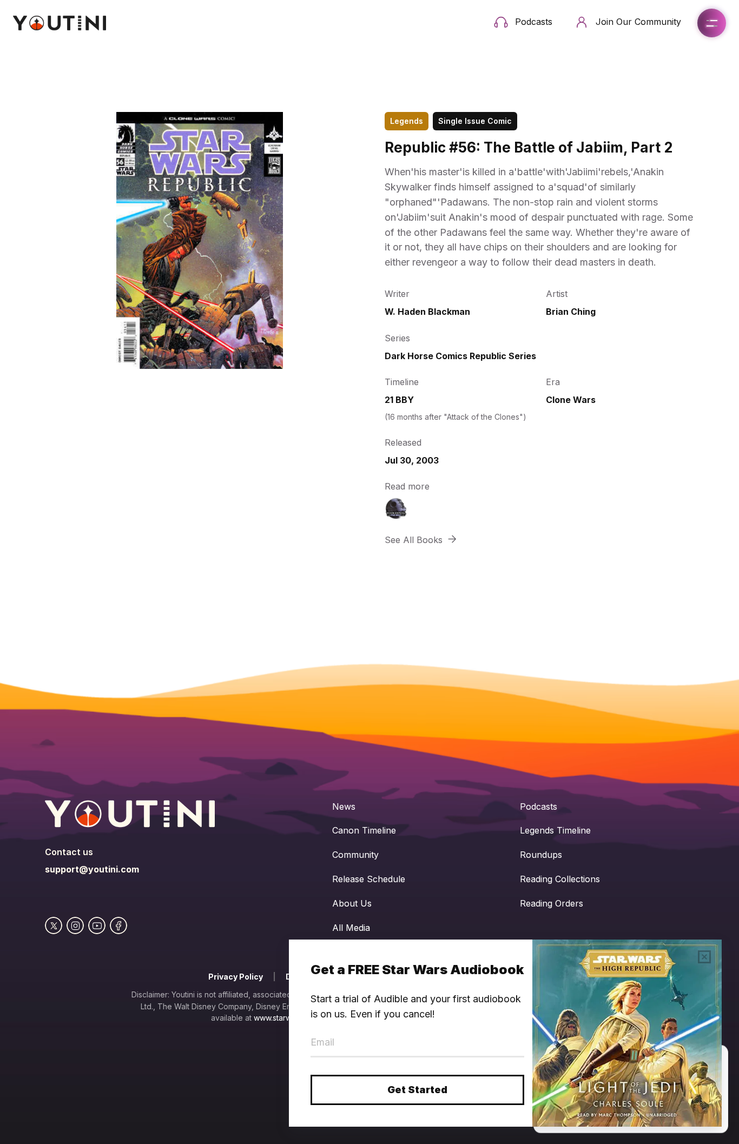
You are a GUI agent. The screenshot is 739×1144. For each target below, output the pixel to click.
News (343, 806)
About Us (352, 903)
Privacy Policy (235, 976)
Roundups (541, 854)
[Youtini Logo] (59, 23)
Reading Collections (560, 879)
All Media (351, 927)
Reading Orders (551, 903)
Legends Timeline (555, 830)
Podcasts (538, 806)
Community (355, 854)
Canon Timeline (364, 830)
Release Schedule (368, 879)
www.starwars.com (286, 1017)
